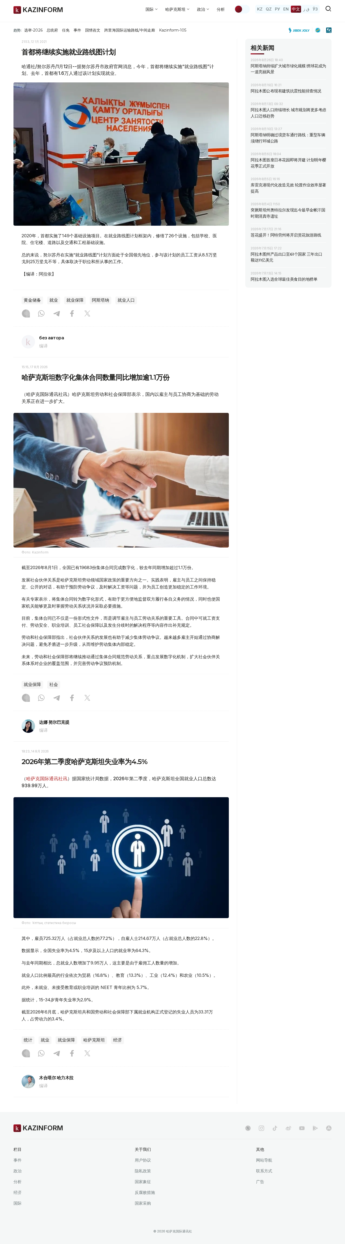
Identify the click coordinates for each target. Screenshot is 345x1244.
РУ (277, 9)
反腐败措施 (145, 1192)
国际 (17, 1203)
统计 (28, 1040)
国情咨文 (92, 30)
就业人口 (126, 300)
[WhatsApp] (41, 314)
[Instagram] (26, 314)
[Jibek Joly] (300, 30)
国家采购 (143, 1203)
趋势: (17, 30)
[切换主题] (242, 9)
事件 (77, 30)
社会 (53, 684)
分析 (221, 9)
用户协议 (143, 1160)
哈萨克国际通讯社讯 (46, 778)
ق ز (306, 9)
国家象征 (143, 1181)
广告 (260, 1181)
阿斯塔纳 (100, 300)
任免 (66, 30)
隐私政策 (143, 1170)
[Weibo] (288, 1128)
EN (286, 9)
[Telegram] (56, 314)
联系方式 (264, 1170)
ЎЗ (315, 9)
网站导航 (264, 1160)
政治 (17, 1170)
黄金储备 (32, 300)
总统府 (52, 30)
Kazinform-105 (172, 30)
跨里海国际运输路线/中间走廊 (129, 30)
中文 (296, 9)
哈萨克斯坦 (94, 1040)
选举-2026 (33, 30)
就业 (53, 300)
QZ (269, 9)
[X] (87, 314)
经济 (117, 1040)
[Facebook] (72, 314)
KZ (260, 9)
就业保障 (75, 300)
